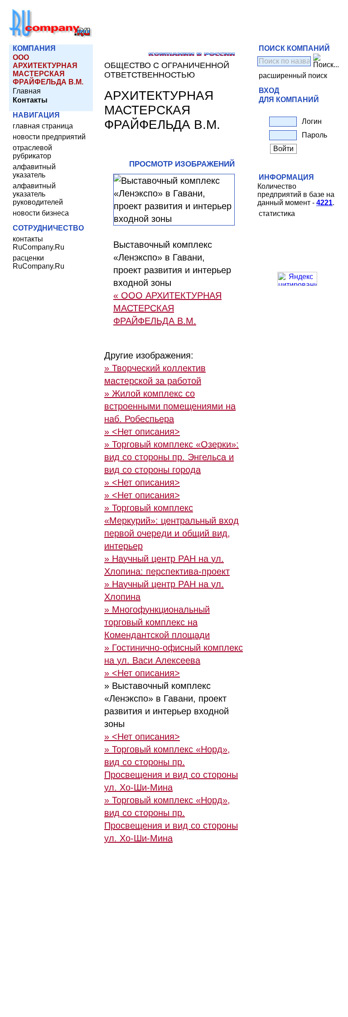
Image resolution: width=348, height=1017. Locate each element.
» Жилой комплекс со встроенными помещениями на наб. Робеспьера (170, 406)
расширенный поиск (293, 75)
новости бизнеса (41, 213)
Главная (27, 91)
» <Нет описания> (142, 432)
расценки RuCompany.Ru (38, 262)
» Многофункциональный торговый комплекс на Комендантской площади (157, 622)
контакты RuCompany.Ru (38, 243)
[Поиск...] (326, 61)
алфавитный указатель (34, 171)
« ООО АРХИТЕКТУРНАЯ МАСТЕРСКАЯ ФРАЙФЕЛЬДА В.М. (167, 308)
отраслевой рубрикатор (32, 152)
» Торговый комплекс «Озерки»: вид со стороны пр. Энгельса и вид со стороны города (171, 457)
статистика (277, 213)
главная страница (43, 126)
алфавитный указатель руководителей (38, 194)
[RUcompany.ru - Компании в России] (50, 36)
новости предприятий (49, 137)
